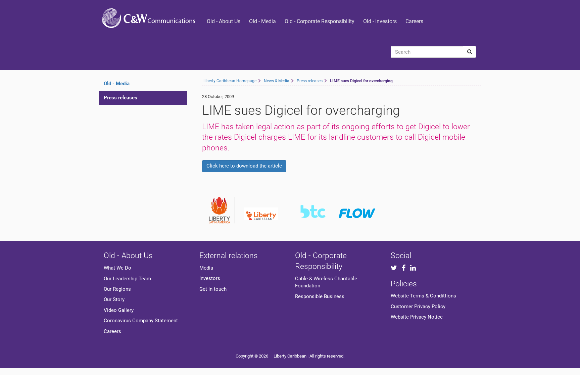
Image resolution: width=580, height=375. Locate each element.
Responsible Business (319, 296)
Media (206, 268)
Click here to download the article (244, 166)
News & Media (276, 81)
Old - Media (262, 21)
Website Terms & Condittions (423, 296)
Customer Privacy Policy (418, 306)
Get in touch (213, 289)
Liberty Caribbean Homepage (229, 81)
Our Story (114, 299)
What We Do (117, 268)
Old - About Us (223, 21)
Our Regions (117, 289)
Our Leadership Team (127, 279)
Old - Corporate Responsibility (319, 21)
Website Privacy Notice (417, 317)
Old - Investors (380, 21)
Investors (209, 278)
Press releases (120, 98)
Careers (414, 21)
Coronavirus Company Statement (141, 321)
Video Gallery (119, 310)
